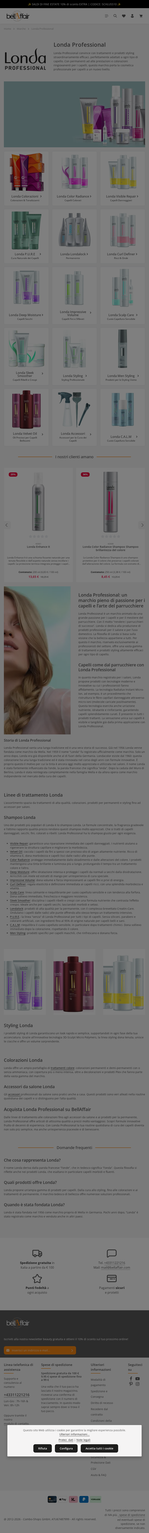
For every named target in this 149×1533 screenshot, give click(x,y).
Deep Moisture (19, 872)
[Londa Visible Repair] (122, 178)
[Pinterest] (131, 1385)
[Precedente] (7, 525)
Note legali (83, 1440)
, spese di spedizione (131, 1515)
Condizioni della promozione (101, 1423)
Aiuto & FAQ (98, 1475)
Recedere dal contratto (99, 1411)
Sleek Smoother (20, 900)
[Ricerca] (115, 16)
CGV (93, 1469)
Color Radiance (20, 860)
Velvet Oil (16, 851)
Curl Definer (18, 884)
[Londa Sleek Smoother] (26, 356)
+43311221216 (114, 1263)
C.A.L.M (15, 925)
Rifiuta (42, 1448)
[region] (74, 525)
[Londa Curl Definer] (122, 236)
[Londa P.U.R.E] (26, 236)
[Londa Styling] (74, 356)
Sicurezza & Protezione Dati (101, 1459)
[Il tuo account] (132, 16)
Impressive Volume (22, 880)
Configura (66, 1448)
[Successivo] (142, 525)
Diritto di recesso (102, 1403)
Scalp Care (17, 892)
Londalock (16, 908)
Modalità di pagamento (98, 1382)
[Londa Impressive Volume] (74, 295)
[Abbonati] (72, 1350)
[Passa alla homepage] (17, 16)
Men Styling (17, 933)
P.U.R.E (14, 917)
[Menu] (107, 16)
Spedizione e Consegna (99, 1393)
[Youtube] (137, 1380)
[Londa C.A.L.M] (122, 417)
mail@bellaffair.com (115, 1267)
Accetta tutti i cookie (99, 1448)
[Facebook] (131, 1380)
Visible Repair (19, 843)
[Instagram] (137, 1385)
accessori (14, 1094)
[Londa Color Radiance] (74, 178)
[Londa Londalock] (74, 236)
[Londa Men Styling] (122, 356)
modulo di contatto (16, 1423)
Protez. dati (66, 1440)
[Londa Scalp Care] (122, 295)
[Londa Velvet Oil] (26, 417)
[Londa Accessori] (74, 417)
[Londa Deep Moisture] (26, 295)
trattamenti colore (62, 1068)
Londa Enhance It (38, 547)
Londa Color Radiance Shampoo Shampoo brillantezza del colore (111, 548)
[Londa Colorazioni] (26, 178)
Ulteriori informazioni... (74, 1434)
